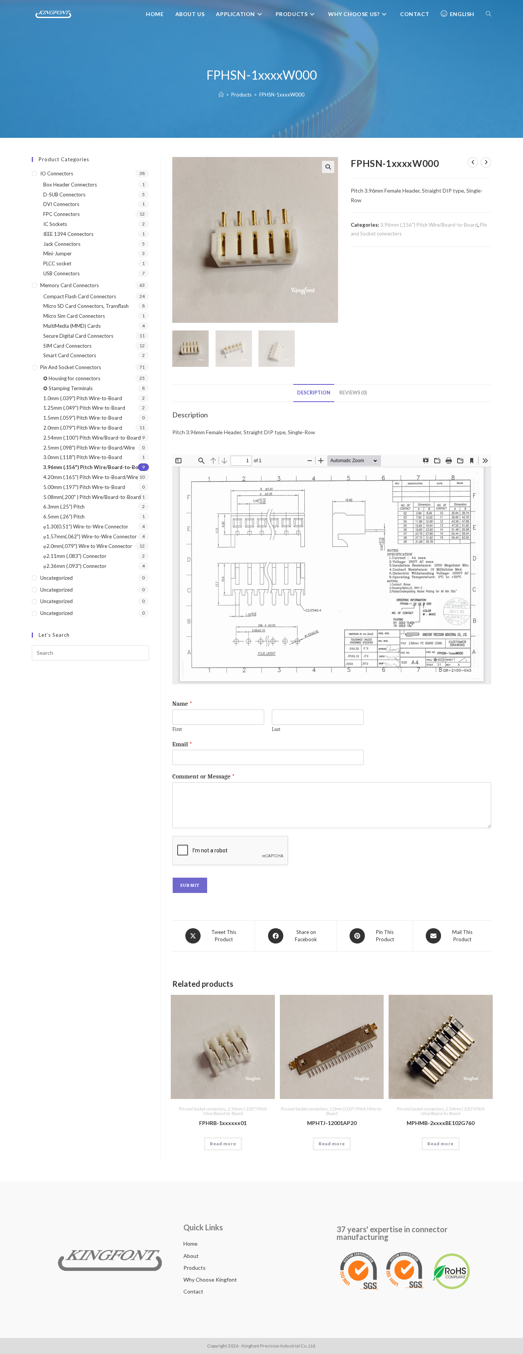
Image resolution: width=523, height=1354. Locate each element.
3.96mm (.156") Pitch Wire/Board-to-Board (429, 225)
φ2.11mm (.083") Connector (74, 556)
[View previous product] (472, 162)
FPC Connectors (61, 214)
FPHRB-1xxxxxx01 (223, 1123)
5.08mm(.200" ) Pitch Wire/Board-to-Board (92, 497)
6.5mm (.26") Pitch (64, 516)
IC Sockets (55, 224)
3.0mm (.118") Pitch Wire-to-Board (82, 457)
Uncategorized (56, 578)
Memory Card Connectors (69, 285)
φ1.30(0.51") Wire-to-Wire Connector (85, 526)
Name (182, 703)
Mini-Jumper (57, 253)
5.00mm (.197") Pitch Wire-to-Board (84, 487)
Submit (189, 885)
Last (276, 729)
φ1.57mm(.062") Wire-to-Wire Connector (90, 536)
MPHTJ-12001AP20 (331, 1123)
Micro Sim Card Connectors (74, 316)
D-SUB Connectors (64, 194)
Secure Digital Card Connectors (78, 336)
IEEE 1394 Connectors (68, 234)
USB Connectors (61, 273)
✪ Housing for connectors (71, 378)
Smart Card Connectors (69, 355)
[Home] (221, 95)
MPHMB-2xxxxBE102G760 (440, 1123)
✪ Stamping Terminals (68, 388)
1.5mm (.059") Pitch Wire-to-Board (82, 418)
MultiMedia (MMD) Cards (72, 326)
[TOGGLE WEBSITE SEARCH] (488, 14)
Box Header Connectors (70, 185)
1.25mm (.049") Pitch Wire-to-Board (84, 408)
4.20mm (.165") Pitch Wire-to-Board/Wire (90, 477)
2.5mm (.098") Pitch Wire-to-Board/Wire (89, 448)
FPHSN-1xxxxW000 (281, 95)
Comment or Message (203, 776)
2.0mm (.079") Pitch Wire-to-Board (82, 428)
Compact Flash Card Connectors (79, 296)
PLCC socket (57, 263)
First (177, 729)
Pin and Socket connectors (202, 1109)
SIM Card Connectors (67, 346)
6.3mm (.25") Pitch (64, 507)
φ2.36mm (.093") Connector (74, 566)
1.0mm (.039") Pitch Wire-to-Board (354, 1111)
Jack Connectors (61, 244)
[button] (328, 167)
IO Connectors (56, 173)
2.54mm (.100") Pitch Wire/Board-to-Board (235, 1111)
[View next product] (486, 162)
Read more (223, 1143)
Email (182, 744)
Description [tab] (313, 393)
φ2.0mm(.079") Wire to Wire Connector (87, 546)
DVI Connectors (61, 204)
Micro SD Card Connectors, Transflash (86, 306)
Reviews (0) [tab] (353, 393)
